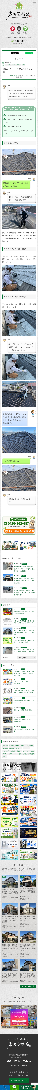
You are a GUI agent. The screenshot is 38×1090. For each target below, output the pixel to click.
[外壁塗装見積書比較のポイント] (9, 822)
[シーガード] (10, 545)
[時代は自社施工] (9, 811)
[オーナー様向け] (28, 545)
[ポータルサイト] (28, 800)
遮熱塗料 (31, 754)
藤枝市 (31, 745)
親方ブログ (15, 75)
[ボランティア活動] (28, 822)
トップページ (7, 75)
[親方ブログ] (19, 767)
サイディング (24, 745)
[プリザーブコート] (9, 844)
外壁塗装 (5, 745)
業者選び (19, 751)
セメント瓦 (7, 64)
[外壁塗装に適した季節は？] (9, 789)
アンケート (26, 748)
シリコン (31, 751)
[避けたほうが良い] (9, 800)
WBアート (6, 754)
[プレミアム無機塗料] (28, 833)
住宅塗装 (13, 64)
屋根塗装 (19, 64)
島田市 (5, 756)
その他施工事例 (29, 986)
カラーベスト (14, 754)
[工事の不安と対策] (9, 833)
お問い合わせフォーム (20, 1080)
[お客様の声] (9, 778)
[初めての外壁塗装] (28, 789)
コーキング (18, 748)
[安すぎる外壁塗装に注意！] (28, 811)
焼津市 (23, 64)
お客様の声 (6, 751)
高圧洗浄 (25, 754)
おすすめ (25, 751)
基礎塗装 (11, 748)
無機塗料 (12, 751)
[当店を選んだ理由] (28, 778)
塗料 (20, 754)
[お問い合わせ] (19, 525)
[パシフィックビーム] (28, 844)
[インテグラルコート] (9, 855)
